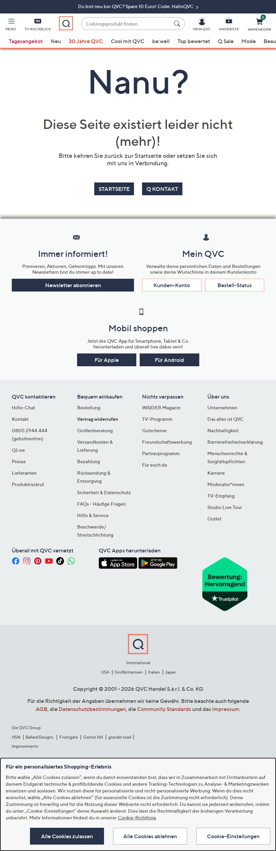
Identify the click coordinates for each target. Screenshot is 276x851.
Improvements (25, 746)
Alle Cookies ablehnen (150, 836)
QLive (18, 450)
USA (105, 672)
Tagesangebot (26, 41)
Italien (154, 672)
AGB (41, 709)
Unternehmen (222, 407)
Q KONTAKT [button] (162, 188)
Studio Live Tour (224, 507)
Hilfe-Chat (23, 407)
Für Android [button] (169, 359)
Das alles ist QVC (225, 419)
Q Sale (226, 41)
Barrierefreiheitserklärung (235, 442)
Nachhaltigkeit (223, 430)
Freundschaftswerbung (167, 442)
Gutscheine (154, 430)
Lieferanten (24, 473)
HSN (16, 737)
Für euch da (154, 465)
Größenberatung (95, 430)
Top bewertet (193, 41)
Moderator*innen (225, 484)
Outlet (214, 518)
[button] (10, 25)
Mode (248, 41)
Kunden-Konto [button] (171, 285)
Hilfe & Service (93, 515)
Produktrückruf (28, 484)
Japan (170, 672)
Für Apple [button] (107, 359)
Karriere (216, 473)
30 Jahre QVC (86, 41)
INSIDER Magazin (161, 407)
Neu (55, 41)
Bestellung (88, 407)
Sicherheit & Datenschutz (104, 492)
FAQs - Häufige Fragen (101, 504)
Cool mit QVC (127, 41)
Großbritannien (128, 672)
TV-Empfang (221, 496)
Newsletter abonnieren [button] (73, 285)
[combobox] (126, 24)
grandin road (119, 737)
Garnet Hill (93, 737)
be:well (161, 41)
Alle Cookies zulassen (67, 836)
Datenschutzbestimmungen (92, 709)
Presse (19, 461)
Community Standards (164, 709)
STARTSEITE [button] (114, 188)
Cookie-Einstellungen (233, 836)
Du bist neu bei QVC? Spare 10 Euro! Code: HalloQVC (136, 6)
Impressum (225, 709)
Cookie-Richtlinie (137, 817)
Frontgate (68, 737)
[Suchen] (178, 24)
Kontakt (20, 419)
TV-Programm (157, 419)
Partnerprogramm (161, 453)
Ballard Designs (40, 737)
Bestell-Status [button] (234, 285)
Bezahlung (88, 461)
